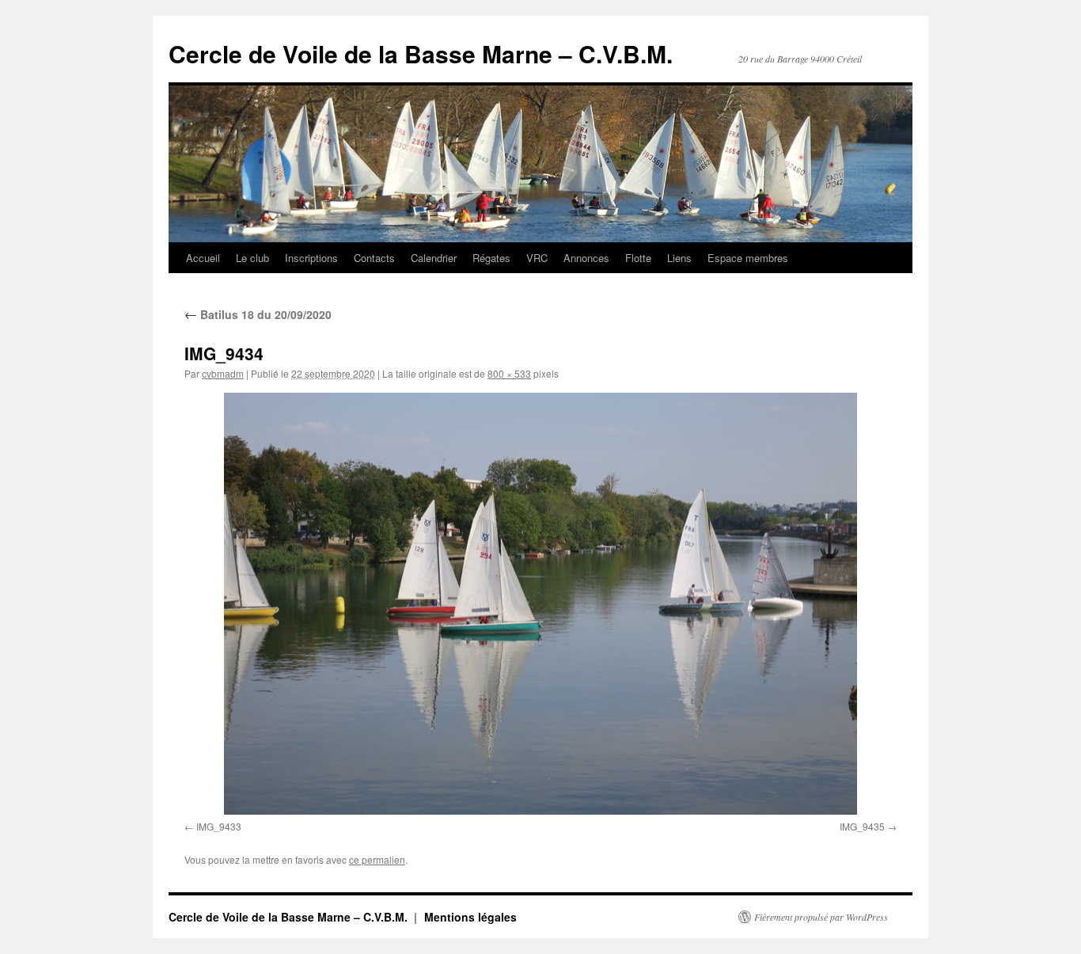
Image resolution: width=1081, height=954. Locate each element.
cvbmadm (223, 373)
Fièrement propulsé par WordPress (821, 916)
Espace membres (747, 257)
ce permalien (377, 859)
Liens (679, 257)
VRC (537, 257)
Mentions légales (470, 917)
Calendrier (434, 257)
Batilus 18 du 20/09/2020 (258, 314)
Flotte (638, 257)
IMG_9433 (218, 826)
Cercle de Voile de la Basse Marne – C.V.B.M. (421, 53)
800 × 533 (509, 373)
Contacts (374, 257)
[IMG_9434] (540, 604)
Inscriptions (311, 257)
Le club (252, 257)
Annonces (586, 257)
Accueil (203, 257)
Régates (491, 257)
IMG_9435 (862, 826)
